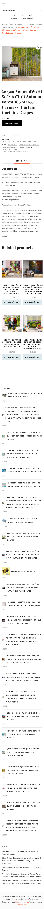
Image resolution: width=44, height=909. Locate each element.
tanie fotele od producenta (15, 152)
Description (22, 161)
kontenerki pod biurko (29, 145)
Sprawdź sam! (12, 123)
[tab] (22, 161)
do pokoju (12, 145)
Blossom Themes (22, 902)
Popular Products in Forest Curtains (19, 141)
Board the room (9, 10)
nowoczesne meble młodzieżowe (17, 147)
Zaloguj (22, 18)
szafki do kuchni (10, 149)
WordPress (22, 905)
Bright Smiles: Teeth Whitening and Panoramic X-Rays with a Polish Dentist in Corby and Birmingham (22, 861)
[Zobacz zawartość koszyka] (30, 16)
